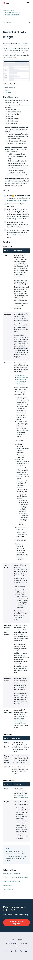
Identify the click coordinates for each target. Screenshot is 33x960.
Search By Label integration (11, 881)
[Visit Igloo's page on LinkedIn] (16, 951)
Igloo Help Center (8, 10)
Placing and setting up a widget (17, 200)
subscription (9, 181)
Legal (12, 940)
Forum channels (21, 379)
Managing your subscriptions (12, 874)
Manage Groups (8, 889)
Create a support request (16, 922)
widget (25, 44)
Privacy (20, 940)
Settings (8, 92)
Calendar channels (22, 377)
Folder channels (21, 382)
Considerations (10, 88)
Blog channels (21, 375)
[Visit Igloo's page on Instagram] (21, 951)
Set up (7, 90)
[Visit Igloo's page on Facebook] (7, 951)
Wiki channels (21, 384)
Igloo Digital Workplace (12, 12)
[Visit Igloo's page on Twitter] (11, 951)
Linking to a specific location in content (15, 877)
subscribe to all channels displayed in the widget (20, 721)
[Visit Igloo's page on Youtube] (25, 951)
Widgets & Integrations (12, 15)
